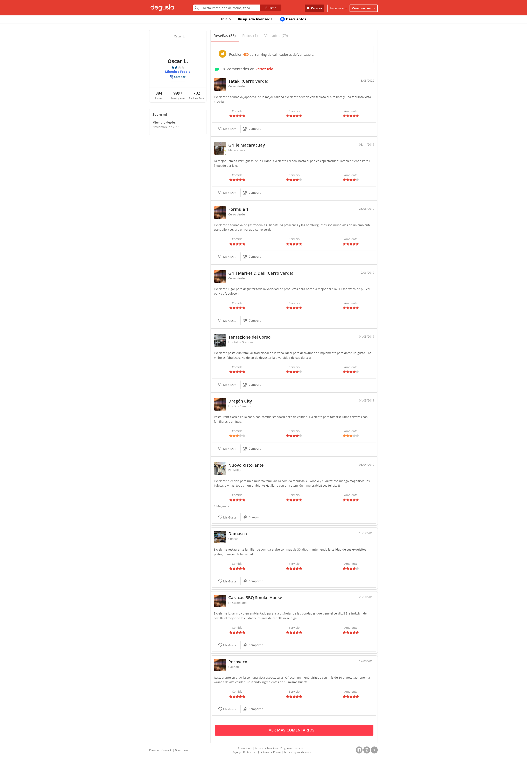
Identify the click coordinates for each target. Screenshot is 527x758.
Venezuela (264, 68)
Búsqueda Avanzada (255, 19)
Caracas (316, 8)
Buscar (270, 8)
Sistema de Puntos (270, 752)
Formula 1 (238, 209)
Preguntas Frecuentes (292, 748)
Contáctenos (245, 748)
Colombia (166, 750)
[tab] (225, 36)
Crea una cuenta (363, 8)
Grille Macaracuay (246, 145)
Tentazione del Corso (249, 337)
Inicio (226, 19)
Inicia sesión (338, 8)
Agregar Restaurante (245, 752)
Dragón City (240, 401)
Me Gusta (229, 129)
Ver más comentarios (292, 730)
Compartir (256, 129)
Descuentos (293, 19)
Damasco (237, 533)
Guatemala (181, 750)
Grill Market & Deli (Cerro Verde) (260, 273)
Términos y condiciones (297, 752)
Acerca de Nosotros (266, 748)
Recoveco (237, 661)
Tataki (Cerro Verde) (248, 81)
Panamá (154, 750)
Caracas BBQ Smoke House (255, 597)
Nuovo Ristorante (246, 465)
